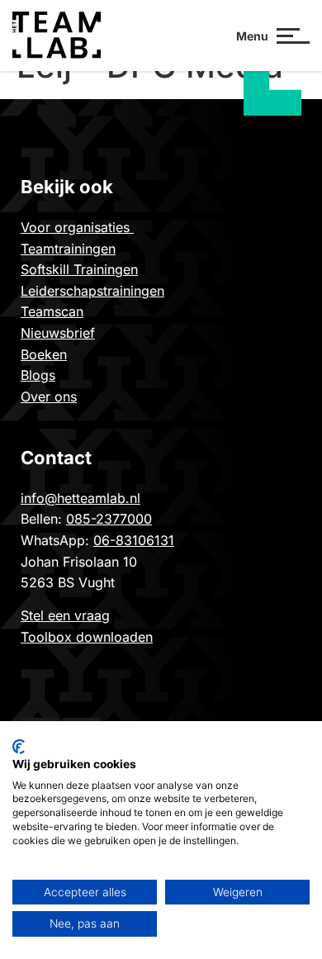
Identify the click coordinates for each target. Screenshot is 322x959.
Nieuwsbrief (58, 333)
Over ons (49, 396)
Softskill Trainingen (79, 269)
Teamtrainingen (68, 248)
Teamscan (52, 311)
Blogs (38, 375)
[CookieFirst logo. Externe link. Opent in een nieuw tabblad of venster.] (18, 746)
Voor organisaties (77, 227)
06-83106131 (133, 540)
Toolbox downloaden (87, 637)
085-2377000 (109, 518)
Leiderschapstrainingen (92, 290)
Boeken (44, 354)
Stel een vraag (65, 615)
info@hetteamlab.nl (80, 498)
